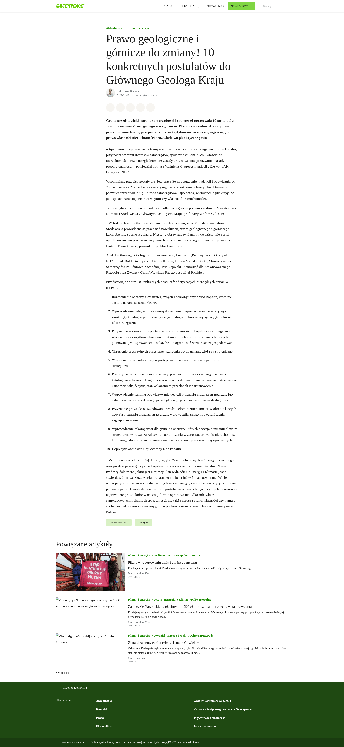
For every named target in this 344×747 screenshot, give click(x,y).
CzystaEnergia (166, 599)
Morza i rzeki (177, 635)
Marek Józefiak (136, 658)
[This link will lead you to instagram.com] (65, 709)
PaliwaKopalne (178, 555)
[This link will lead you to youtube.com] (72, 709)
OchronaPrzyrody (201, 635)
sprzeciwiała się (131, 193)
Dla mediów (104, 726)
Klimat (160, 555)
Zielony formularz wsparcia (212, 700)
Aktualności (114, 28)
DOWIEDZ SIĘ (190, 6)
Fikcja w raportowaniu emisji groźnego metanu (162, 562)
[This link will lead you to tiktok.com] (79, 709)
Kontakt (101, 709)
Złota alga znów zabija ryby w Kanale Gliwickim (164, 642)
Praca (100, 718)
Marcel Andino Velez (139, 573)
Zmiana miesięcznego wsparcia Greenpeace (223, 709)
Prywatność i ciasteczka (210, 718)
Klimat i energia (138, 28)
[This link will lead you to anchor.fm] (87, 709)
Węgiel (160, 635)
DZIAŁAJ (167, 6)
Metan (195, 555)
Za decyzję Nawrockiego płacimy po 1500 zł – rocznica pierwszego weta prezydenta (190, 606)
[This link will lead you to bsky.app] (94, 709)
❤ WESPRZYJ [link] (240, 6)
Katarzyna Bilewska (128, 90)
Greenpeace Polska (75, 687)
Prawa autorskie (205, 726)
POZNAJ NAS (215, 6)
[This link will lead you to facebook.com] (58, 709)
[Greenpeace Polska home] (69, 6)
